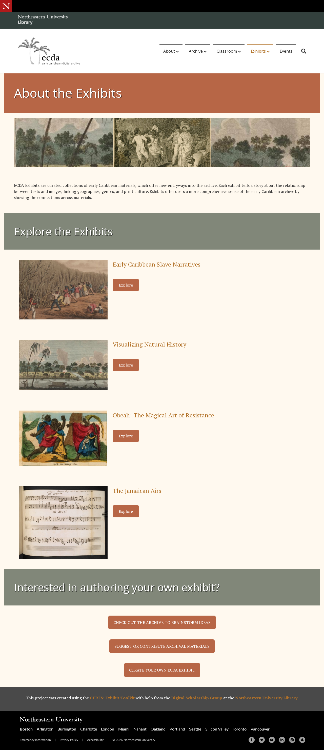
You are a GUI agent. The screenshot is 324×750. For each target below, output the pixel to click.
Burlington (66, 729)
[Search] (301, 51)
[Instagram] (292, 740)
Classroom (227, 51)
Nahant (140, 729)
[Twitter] (262, 740)
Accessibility (95, 739)
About (169, 51)
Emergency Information (35, 739)
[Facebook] (252, 740)
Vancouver (260, 729)
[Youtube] (272, 740)
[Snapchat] (302, 740)
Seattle (195, 729)
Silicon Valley (217, 729)
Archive (196, 51)
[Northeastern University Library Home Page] (43, 20)
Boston (26, 729)
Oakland (158, 729)
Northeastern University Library (266, 698)
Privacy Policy (69, 739)
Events (286, 51)
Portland (177, 729)
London (107, 729)
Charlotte (88, 729)
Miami (123, 729)
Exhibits (258, 51)
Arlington (45, 729)
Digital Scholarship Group (196, 698)
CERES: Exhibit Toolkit (112, 698)
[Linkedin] (282, 740)
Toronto (240, 729)
